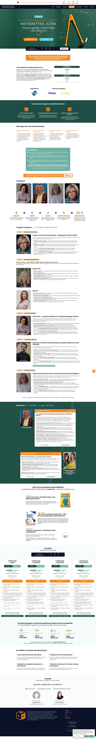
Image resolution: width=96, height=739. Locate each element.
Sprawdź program (30, 39)
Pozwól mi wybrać (77, 736)
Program (65, 6)
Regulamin (67, 710)
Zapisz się (62, 737)
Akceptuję (91, 736)
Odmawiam (86, 736)
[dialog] (84, 733)
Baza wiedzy (79, 6)
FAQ (66, 715)
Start (53, 6)
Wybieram (12, 581)
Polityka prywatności (69, 712)
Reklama (86, 6)
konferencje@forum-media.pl (63, 688)
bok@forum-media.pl (45, 688)
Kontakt (92, 6)
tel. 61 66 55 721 (31, 688)
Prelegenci (58, 6)
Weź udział (71, 6)
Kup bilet (46, 39)
